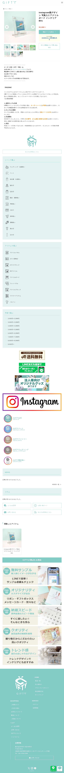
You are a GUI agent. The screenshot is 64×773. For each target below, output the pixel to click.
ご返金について (16, 718)
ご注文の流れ (15, 708)
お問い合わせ (15, 729)
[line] (35, 768)
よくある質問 (15, 726)
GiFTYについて (16, 733)
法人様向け (38, 684)
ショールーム (15, 737)
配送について (15, 715)
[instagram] (32, 768)
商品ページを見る (49, 32)
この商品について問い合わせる (50, 46)
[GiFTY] (9, 3)
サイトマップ (39, 694)
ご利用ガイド (15, 704)
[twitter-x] (29, 768)
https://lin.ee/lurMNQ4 (19, 69)
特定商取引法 (39, 691)
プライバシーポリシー (42, 688)
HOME (37, 677)
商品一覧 (38, 680)
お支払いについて (16, 711)
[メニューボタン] (62, 3)
